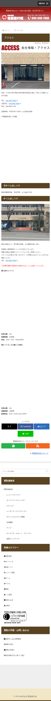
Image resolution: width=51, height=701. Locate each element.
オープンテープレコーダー (16, 500)
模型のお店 (9, 600)
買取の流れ (9, 644)
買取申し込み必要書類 (13, 639)
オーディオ (9, 562)
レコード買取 (10, 572)
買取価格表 (9, 489)
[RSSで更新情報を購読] (38, 445)
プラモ (7, 584)
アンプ (9, 528)
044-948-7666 (11, 101)
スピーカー (10, 506)
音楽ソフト (9, 567)
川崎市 (7, 606)
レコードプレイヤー (14, 495)
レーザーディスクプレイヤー (17, 511)
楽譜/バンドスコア (13, 539)
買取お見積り (10, 650)
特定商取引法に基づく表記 (14, 655)
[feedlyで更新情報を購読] (13, 445)
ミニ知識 (8, 595)
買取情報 (8, 556)
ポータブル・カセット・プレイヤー (19, 533)
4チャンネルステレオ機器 (16, 517)
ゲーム (8, 578)
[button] (47, 471)
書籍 (6, 589)
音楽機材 (10, 522)
